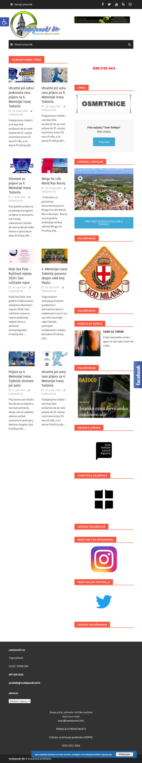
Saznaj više (107, 754)
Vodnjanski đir (17, 758)
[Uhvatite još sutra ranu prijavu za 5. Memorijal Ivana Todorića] (55, 74)
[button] (4, 21)
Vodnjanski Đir (16, 114)
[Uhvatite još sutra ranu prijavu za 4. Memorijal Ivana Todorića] (55, 358)
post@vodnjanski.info (71, 720)
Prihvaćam (124, 754)
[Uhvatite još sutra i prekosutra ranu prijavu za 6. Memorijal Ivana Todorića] (22, 74)
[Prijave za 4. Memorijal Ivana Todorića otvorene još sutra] (22, 358)
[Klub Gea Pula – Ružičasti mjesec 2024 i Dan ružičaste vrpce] (22, 255)
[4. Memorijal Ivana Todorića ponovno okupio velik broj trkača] (55, 255)
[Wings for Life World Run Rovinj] (55, 165)
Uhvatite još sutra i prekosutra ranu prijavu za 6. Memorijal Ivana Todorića (22, 97)
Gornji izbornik (23, 4)
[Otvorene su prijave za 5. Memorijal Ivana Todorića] (22, 165)
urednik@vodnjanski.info (24, 682)
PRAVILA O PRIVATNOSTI (71, 729)
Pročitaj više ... (24, 145)
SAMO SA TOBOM (113, 331)
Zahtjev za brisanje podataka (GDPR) (71, 737)
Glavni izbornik (23, 44)
